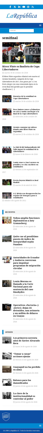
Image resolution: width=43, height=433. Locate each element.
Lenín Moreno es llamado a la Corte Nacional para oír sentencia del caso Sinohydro (23, 286)
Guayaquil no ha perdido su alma (26, 368)
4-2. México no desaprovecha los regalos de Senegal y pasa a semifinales (27, 195)
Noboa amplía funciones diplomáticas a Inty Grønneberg (26, 221)
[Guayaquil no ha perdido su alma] (6, 369)
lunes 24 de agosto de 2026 (26, 346)
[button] (39, 25)
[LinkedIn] (19, 7)
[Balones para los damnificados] (6, 382)
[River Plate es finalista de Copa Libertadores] (21, 53)
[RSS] (33, 7)
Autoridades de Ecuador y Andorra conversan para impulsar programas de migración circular (26, 263)
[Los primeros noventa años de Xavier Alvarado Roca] (6, 340)
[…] (13, 89)
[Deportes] (6, 98)
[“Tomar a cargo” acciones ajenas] (6, 356)
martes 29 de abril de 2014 (25, 185)
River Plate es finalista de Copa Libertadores (20, 68)
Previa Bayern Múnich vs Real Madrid (25, 181)
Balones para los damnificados (22, 381)
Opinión (9, 332)
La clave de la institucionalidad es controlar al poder (24, 396)
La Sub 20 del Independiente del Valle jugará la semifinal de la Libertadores (26, 149)
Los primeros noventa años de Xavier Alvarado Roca (26, 340)
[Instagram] (28, 7)
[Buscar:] (21, 30)
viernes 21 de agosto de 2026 (26, 360)
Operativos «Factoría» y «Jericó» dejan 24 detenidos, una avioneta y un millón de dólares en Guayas (26, 310)
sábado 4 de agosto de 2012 (15, 200)
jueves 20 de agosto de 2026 (26, 386)
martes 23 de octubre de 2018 (27, 134)
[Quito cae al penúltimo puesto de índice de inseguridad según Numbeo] (6, 238)
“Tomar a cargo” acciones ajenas (22, 355)
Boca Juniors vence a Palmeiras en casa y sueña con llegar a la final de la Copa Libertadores (26, 111)
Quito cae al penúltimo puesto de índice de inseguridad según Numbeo (25, 240)
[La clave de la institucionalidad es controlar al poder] (6, 395)
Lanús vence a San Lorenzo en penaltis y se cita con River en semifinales (26, 164)
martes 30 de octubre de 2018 (16, 73)
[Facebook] (10, 7)
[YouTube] (24, 7)
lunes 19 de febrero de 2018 (26, 154)
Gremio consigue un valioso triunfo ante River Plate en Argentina (25, 129)
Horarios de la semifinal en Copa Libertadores (24, 97)
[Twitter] (15, 7)
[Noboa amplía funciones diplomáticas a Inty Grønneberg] (6, 220)
